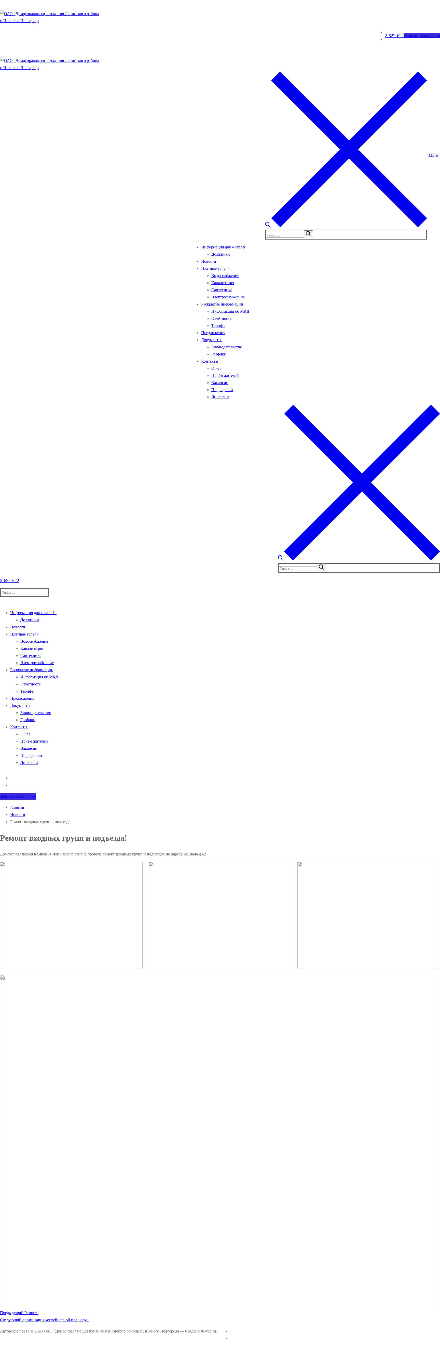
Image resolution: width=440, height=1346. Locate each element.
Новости (17, 814)
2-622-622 (394, 35)
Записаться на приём (422, 35)
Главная (17, 807)
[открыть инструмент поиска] (346, 226)
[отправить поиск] (308, 234)
